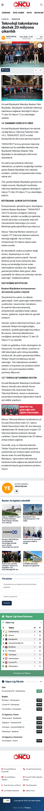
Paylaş (6, 70)
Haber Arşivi (30, 791)
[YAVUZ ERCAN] (7, 488)
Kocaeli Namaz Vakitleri (8, 778)
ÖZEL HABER (18, 13)
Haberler (5, 19)
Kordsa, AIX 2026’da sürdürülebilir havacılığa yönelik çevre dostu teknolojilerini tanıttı (10, 543)
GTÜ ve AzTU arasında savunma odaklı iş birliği (32, 541)
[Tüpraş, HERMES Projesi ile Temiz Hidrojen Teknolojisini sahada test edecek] (11, 510)
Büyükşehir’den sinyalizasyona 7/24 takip (31, 519)
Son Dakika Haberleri (11, 791)
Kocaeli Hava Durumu (33, 769)
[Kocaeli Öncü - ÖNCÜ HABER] (21, 4)
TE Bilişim (27, 808)
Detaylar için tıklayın (22, 673)
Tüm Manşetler (31, 785)
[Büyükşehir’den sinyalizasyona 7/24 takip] (32, 510)
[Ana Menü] (2, 5)
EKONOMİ (38, 13)
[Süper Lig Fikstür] (41, 682)
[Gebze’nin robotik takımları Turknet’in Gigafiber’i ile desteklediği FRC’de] (11, 557)
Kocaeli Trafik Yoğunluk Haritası (32, 778)
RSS (7, 800)
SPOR (29, 13)
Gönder (6, 603)
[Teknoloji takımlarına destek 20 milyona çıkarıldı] (22, 54)
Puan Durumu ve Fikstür (12, 785)
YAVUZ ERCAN (21, 486)
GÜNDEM (6, 13)
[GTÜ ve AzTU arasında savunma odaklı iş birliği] (32, 532)
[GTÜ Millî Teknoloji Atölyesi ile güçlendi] (32, 557)
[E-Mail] (16, 491)
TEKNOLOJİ (15, 19)
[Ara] (41, 5)
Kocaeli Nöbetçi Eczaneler (8, 770)
